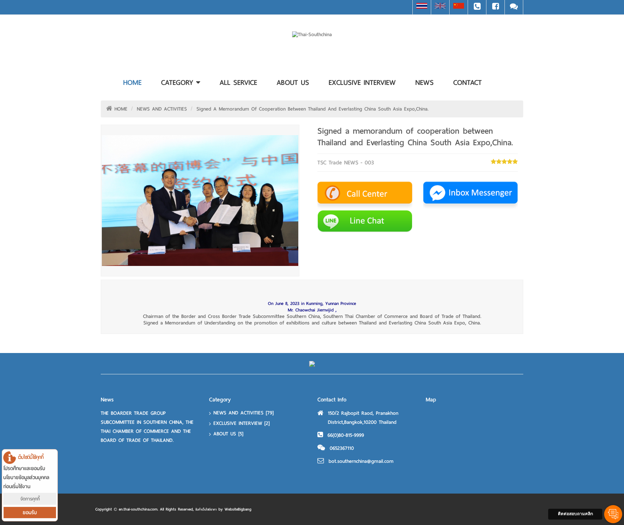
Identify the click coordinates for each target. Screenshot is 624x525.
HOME (120, 109)
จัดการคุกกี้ (30, 499)
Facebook (495, 7)
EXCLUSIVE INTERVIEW (241, 423)
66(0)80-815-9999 (346, 435)
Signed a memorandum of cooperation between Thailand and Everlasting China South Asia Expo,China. (312, 109)
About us (293, 82)
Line (514, 7)
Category (178, 82)
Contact (467, 82)
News (424, 82)
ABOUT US (228, 434)
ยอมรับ (30, 512)
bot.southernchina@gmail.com (361, 461)
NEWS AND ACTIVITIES (162, 109)
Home (132, 82)
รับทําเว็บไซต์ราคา (206, 509)
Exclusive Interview (362, 82)
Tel (477, 7)
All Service (238, 82)
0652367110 (342, 448)
